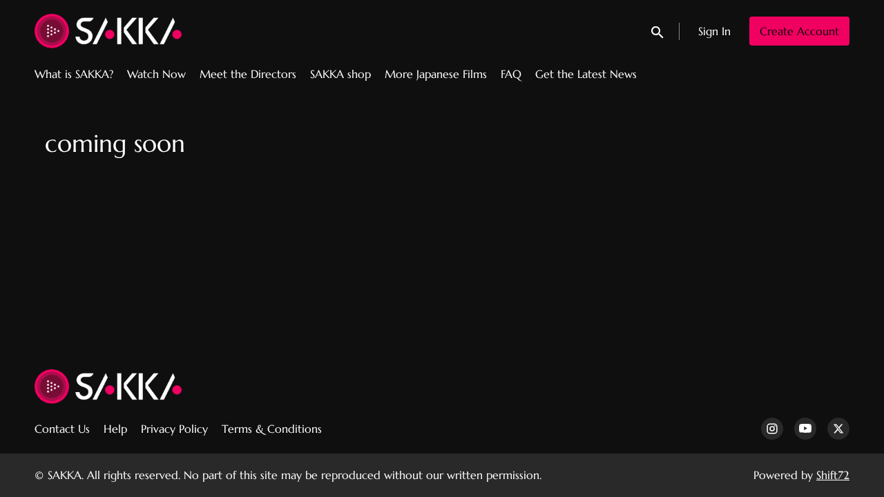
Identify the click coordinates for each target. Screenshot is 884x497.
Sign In (714, 31)
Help (115, 429)
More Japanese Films (436, 74)
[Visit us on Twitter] (838, 429)
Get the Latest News (586, 74)
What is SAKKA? (74, 74)
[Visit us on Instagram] (772, 429)
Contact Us (62, 429)
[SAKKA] (108, 386)
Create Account (799, 31)
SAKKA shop (340, 74)
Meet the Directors (248, 74)
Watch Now (156, 74)
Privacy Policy (174, 429)
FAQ (511, 74)
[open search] (658, 31)
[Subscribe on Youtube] (805, 429)
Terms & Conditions (272, 429)
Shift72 (832, 475)
